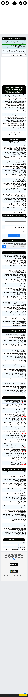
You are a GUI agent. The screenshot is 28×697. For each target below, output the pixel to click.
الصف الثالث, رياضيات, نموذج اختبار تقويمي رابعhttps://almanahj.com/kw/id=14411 (14, 114)
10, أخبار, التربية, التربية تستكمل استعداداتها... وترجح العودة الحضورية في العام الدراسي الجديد (15, 511)
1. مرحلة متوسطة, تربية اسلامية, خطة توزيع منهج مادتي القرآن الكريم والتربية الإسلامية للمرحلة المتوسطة (14, 401)
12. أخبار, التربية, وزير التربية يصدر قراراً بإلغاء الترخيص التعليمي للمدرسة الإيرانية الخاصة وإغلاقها (15, 450)
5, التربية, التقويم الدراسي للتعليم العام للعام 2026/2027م (14, 350)
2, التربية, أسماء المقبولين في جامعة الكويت (17, 337)
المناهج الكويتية (13, 55)
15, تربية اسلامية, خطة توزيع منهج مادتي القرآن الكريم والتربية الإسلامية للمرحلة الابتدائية (15, 391)
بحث (4, 246)
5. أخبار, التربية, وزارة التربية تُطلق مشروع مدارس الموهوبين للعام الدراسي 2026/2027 (15, 419)
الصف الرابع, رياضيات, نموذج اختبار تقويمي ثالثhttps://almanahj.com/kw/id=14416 (14, 99)
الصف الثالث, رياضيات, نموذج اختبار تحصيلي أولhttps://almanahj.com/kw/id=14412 (14, 111)
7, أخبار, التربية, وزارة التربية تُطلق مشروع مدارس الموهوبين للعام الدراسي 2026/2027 (15, 498)
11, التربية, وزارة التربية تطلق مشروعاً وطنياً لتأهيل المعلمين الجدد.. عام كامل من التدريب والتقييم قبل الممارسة (15, 374)
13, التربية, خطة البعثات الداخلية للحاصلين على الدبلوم (15, 383)
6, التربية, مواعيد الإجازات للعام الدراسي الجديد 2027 (15, 353)
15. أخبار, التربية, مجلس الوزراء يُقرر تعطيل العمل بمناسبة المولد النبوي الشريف (16, 462)
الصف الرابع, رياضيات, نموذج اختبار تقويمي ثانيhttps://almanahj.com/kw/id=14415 (14, 102)
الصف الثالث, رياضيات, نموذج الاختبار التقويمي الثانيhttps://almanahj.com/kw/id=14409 (13, 121)
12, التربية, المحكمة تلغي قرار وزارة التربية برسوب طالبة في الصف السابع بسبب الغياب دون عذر (14, 379)
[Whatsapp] (12, 556)
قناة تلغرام (22, 549)
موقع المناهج (19, 55)
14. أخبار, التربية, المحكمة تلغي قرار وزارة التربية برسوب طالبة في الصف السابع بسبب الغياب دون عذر (14, 458)
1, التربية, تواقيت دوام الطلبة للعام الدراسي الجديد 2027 (14, 334)
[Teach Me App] (14, 559)
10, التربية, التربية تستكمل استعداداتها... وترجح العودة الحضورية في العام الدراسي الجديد (15, 370)
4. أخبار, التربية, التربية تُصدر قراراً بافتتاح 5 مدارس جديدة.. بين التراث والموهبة (15, 415)
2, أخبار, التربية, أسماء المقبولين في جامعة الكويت (16, 476)
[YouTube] (9, 556)
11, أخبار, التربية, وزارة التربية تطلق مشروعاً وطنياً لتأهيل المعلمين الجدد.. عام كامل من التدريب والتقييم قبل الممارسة (14, 515)
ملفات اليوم (6, 55)
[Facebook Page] (22, 556)
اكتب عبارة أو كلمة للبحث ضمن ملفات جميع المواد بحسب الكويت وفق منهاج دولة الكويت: (14, 244)
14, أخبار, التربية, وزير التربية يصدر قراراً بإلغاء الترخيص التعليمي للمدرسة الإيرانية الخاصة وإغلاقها (15, 529)
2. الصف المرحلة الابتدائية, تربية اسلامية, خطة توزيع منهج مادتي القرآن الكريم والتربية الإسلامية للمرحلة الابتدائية (14, 405)
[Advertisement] (14, 20)
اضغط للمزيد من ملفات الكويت (19, 212)
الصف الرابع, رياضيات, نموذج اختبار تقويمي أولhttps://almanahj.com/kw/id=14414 (14, 105)
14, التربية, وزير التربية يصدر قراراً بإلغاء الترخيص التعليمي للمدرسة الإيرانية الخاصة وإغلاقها (14, 387)
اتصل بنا (6, 575)
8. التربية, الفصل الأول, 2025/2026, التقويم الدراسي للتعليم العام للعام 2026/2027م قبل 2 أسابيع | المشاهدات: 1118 (15, 176)
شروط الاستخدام (20, 575)
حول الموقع (14, 577)
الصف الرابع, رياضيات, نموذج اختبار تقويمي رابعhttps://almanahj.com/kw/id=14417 (14, 95)
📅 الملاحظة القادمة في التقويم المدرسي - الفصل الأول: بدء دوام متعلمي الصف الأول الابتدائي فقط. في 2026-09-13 (14, 51)
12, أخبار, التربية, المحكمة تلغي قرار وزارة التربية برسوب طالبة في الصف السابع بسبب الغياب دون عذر (14, 520)
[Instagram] (16, 556)
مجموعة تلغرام (15, 549)
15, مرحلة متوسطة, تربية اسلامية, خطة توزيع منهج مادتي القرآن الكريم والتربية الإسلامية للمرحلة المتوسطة (14, 533)
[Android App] (6, 556)
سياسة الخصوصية (12, 575)
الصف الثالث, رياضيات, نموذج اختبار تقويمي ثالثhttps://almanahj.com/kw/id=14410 (14, 118)
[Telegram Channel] (19, 556)
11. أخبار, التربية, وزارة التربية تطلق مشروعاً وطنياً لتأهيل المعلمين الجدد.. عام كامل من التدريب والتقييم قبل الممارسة (14, 445)
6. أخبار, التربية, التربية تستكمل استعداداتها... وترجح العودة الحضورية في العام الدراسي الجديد (14, 423)
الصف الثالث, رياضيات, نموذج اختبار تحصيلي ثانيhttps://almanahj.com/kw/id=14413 (14, 108)
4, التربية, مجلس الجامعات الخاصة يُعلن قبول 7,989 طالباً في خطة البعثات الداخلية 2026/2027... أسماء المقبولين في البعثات (14, 345)
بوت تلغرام (7, 549)
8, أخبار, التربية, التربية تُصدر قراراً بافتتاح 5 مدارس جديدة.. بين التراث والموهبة (15, 502)
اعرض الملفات (14, 235)
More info (16, 695)
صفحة (17, 545)
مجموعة (23, 545)
